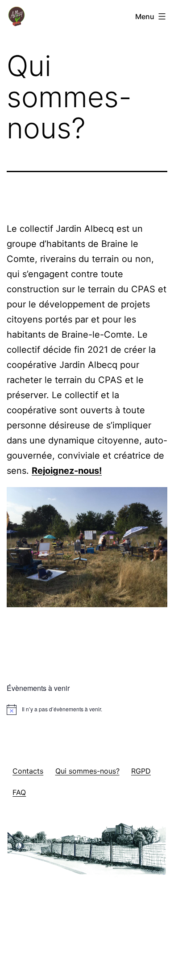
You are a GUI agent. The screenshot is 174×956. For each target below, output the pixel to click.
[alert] (87, 709)
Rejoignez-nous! (67, 470)
